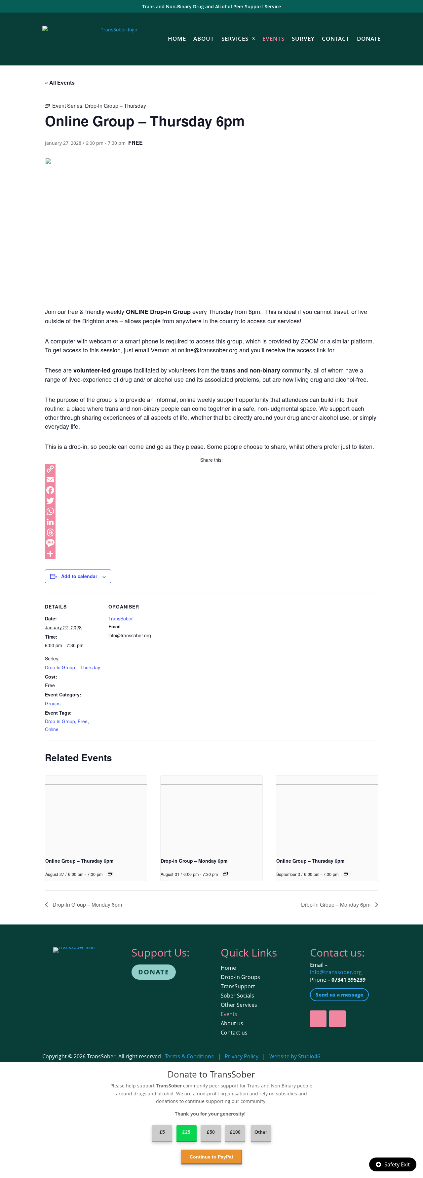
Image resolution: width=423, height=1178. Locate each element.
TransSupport (238, 986)
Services (235, 38)
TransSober (120, 618)
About (203, 38)
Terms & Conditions (189, 1056)
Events (273, 38)
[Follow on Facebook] (318, 1018)
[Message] (211, 543)
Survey (303, 38)
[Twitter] (211, 500)
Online (51, 729)
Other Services (239, 1004)
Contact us (234, 1032)
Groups (52, 703)
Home (177, 38)
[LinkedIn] (211, 522)
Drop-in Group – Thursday (72, 667)
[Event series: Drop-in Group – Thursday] (110, 874)
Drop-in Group (60, 721)
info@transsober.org (336, 972)
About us (232, 1023)
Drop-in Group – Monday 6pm (194, 860)
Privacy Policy (241, 1056)
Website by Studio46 (294, 1056)
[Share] (211, 553)
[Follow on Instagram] (337, 1018)
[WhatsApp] (211, 511)
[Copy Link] (211, 469)
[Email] (211, 479)
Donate (369, 38)
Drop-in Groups (240, 977)
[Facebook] (211, 490)
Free (83, 721)
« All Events (60, 82)
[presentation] (96, 814)
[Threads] (211, 532)
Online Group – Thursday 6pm (79, 860)
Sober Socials (237, 995)
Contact (336, 38)
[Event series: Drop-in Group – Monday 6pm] (225, 874)
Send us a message (339, 994)
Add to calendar (79, 576)
